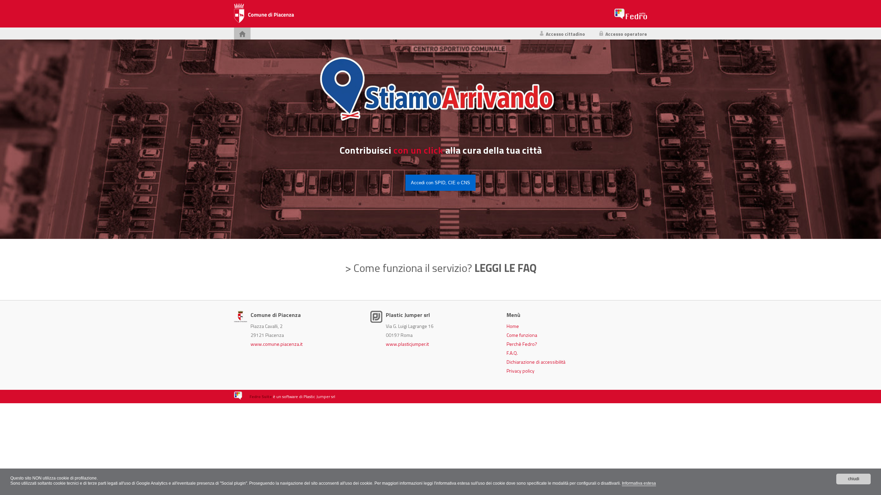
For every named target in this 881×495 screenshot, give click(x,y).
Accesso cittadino (565, 33)
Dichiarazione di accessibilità (536, 361)
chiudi (853, 478)
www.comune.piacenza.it (276, 344)
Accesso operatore (626, 33)
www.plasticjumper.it (407, 344)
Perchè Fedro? (522, 344)
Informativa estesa (639, 483)
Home (513, 326)
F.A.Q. (512, 352)
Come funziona (522, 335)
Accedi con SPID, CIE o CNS (440, 182)
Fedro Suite (261, 396)
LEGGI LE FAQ (506, 268)
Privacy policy (520, 370)
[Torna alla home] (242, 34)
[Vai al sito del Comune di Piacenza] (264, 13)
